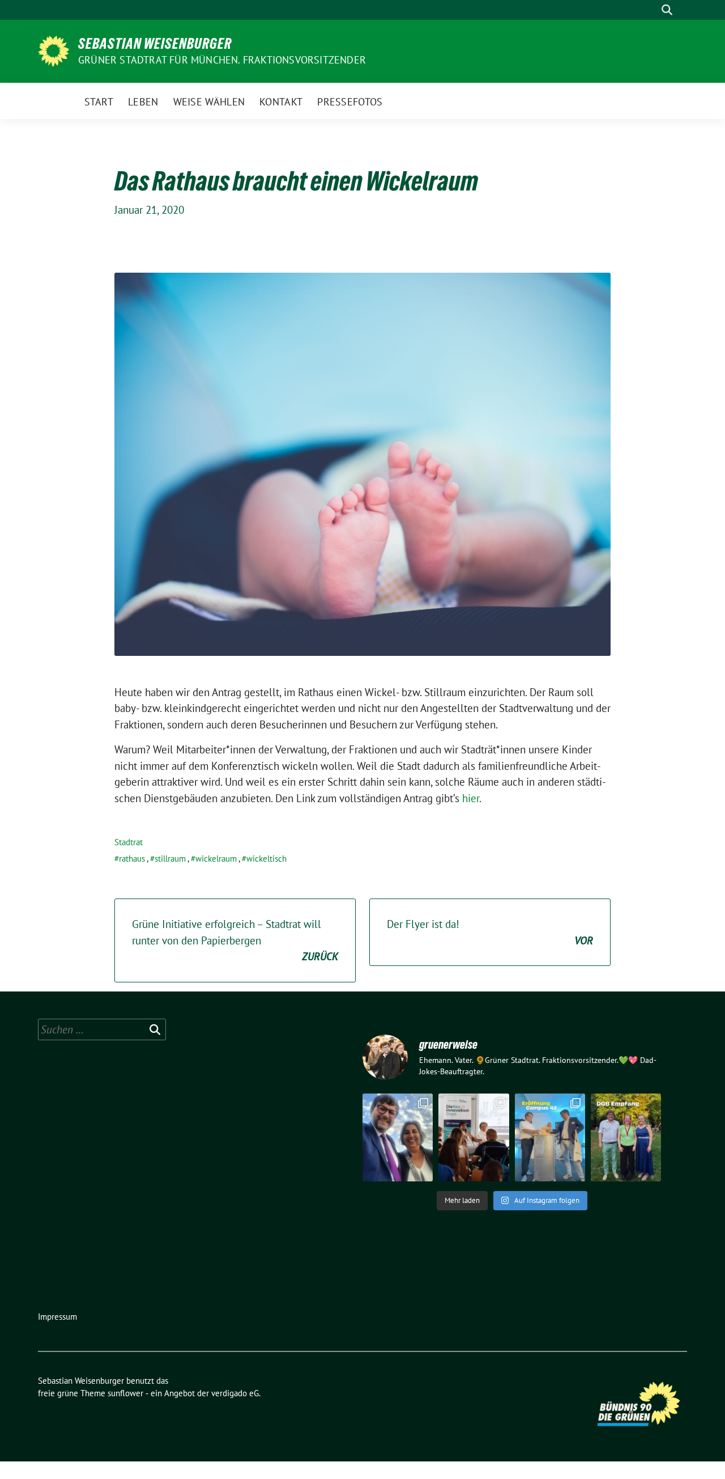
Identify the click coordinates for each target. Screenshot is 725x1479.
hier (470, 798)
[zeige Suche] (667, 10)
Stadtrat (128, 842)
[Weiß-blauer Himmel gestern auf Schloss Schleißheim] (397, 1137)
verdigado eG (235, 1393)
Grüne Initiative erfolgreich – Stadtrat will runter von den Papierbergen (235, 940)
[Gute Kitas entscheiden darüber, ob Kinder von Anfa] (473, 1137)
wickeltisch (266, 858)
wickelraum (216, 858)
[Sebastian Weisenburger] (53, 50)
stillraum (170, 858)
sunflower (125, 1393)
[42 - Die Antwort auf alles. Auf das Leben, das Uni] (550, 1137)
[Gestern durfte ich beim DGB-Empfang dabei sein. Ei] (626, 1137)
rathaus (132, 858)
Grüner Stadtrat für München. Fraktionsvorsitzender (222, 59)
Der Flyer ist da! (490, 932)
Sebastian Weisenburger (155, 43)
